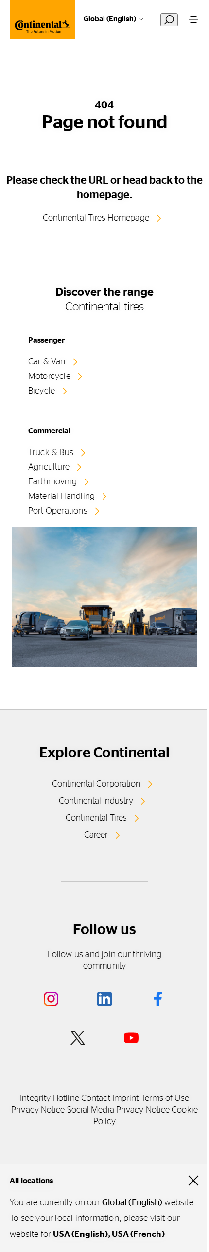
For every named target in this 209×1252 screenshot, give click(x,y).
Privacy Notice (38, 1110)
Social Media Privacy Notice (118, 1110)
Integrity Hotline (49, 1098)
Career (96, 835)
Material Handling (61, 496)
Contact (95, 1098)
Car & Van (47, 362)
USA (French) (138, 1234)
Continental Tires (96, 818)
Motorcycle (49, 376)
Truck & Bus (50, 452)
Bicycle (41, 391)
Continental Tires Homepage (96, 218)
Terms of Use (165, 1098)
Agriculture (49, 467)
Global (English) (110, 19)
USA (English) (80, 1234)
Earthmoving (52, 482)
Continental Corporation (96, 784)
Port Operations (57, 511)
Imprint (125, 1098)
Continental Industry (96, 801)
